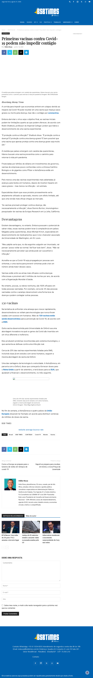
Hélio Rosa (8, 47)
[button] (70, 2)
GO (41, 22)
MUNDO (29, 22)
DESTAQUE (11, 30)
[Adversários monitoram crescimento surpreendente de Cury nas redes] (51, 527)
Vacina (52, 434)
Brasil (11, 434)
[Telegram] (26, 52)
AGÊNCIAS (26, 532)
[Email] (20, 52)
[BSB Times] (46, 11)
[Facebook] (73, 1)
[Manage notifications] (87, 673)
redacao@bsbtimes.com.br (50, 657)
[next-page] (7, 547)
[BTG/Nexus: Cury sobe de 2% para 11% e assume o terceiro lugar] (10, 527)
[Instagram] (77, 1)
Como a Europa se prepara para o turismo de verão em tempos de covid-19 (15, 466)
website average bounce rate (31, 430)
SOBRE (76, 22)
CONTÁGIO (28, 434)
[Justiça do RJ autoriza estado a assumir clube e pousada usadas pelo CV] (31, 527)
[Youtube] (89, 1)
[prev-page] (3, 547)
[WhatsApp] (85, 1)
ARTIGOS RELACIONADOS (13, 516)
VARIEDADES (67, 22)
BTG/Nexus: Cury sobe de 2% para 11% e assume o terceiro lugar (10, 537)
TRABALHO (57, 22)
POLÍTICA (47, 22)
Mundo (45, 434)
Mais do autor (31, 516)
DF (35, 22)
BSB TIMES (19, 434)
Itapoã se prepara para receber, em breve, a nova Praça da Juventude (47, 466)
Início (3, 30)
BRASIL (22, 22)
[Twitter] (81, 1)
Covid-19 (38, 434)
